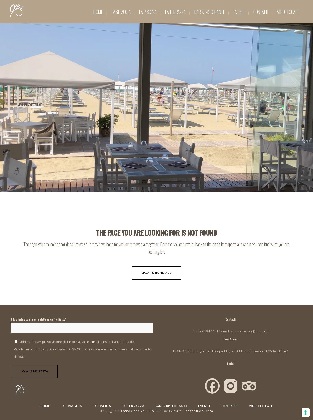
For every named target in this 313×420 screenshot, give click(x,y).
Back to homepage (156, 273)
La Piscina (101, 406)
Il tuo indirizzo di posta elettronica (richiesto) (38, 319)
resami (91, 341)
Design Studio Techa (198, 411)
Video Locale (261, 406)
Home (45, 406)
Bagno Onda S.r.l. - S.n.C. (139, 411)
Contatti (229, 406)
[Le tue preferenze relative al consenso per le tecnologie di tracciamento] (306, 412)
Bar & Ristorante (171, 406)
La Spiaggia (71, 406)
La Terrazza (133, 406)
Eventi (204, 406)
